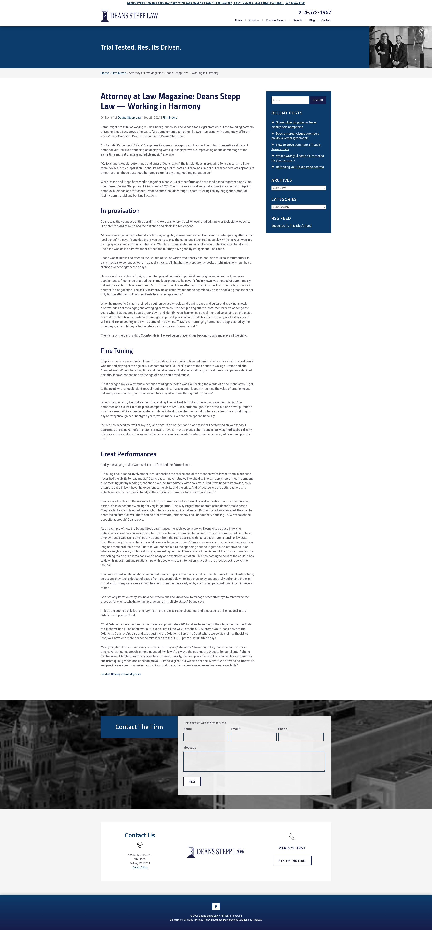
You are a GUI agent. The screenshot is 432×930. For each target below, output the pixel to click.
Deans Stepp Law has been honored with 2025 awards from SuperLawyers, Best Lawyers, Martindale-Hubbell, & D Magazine (216, 3)
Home (238, 20)
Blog (312, 20)
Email (236, 729)
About (252, 20)
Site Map (188, 919)
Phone (282, 729)
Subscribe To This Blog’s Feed (291, 225)
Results (298, 20)
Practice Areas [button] (274, 20)
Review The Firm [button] (292, 860)
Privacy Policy (202, 919)
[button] (428, 905)
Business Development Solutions (230, 919)
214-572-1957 (315, 12)
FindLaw (257, 919)
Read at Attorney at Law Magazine (121, 674)
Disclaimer (176, 919)
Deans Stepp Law (129, 117)
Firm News (170, 117)
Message (189, 747)
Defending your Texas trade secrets (300, 167)
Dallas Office (139, 867)
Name (187, 729)
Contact (325, 20)
